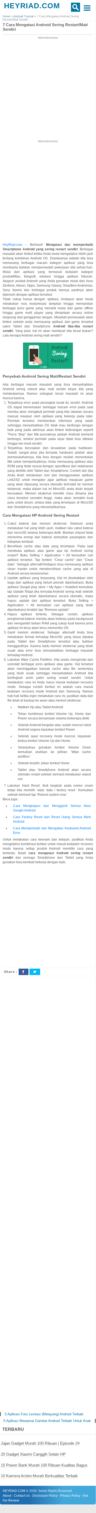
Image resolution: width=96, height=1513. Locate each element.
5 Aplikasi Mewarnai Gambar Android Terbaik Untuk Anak (47, 1421)
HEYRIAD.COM (32, 6)
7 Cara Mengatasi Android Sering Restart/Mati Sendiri (45, 27)
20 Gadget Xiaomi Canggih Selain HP (33, 1454)
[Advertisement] (48, 88)
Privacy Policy (70, 1496)
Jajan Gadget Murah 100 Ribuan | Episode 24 (40, 1443)
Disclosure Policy (44, 1496)
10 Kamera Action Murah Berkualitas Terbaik (39, 1476)
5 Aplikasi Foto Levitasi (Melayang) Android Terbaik (44, 1414)
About (7, 1496)
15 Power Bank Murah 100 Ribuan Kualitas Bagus (44, 1465)
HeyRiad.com (12, 245)
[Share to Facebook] (23, 972)
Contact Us (22, 1496)
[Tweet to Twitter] (35, 972)
